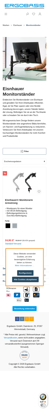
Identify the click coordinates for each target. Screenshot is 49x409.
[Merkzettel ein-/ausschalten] (39, 191)
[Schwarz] (8, 226)
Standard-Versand (13, 243)
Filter (26, 151)
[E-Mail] (27, 319)
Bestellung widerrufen (24, 308)
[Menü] (6, 14)
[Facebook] (17, 319)
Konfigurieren (25, 273)
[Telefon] (31, 319)
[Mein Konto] (40, 14)
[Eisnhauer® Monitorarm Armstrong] (24, 182)
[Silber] (15, 226)
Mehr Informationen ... (24, 265)
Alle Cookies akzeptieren (25, 279)
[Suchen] (27, 14)
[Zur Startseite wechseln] (24, 6)
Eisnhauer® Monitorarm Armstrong (19, 201)
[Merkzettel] (33, 14)
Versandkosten (10, 337)
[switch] (43, 405)
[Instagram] (22, 319)
